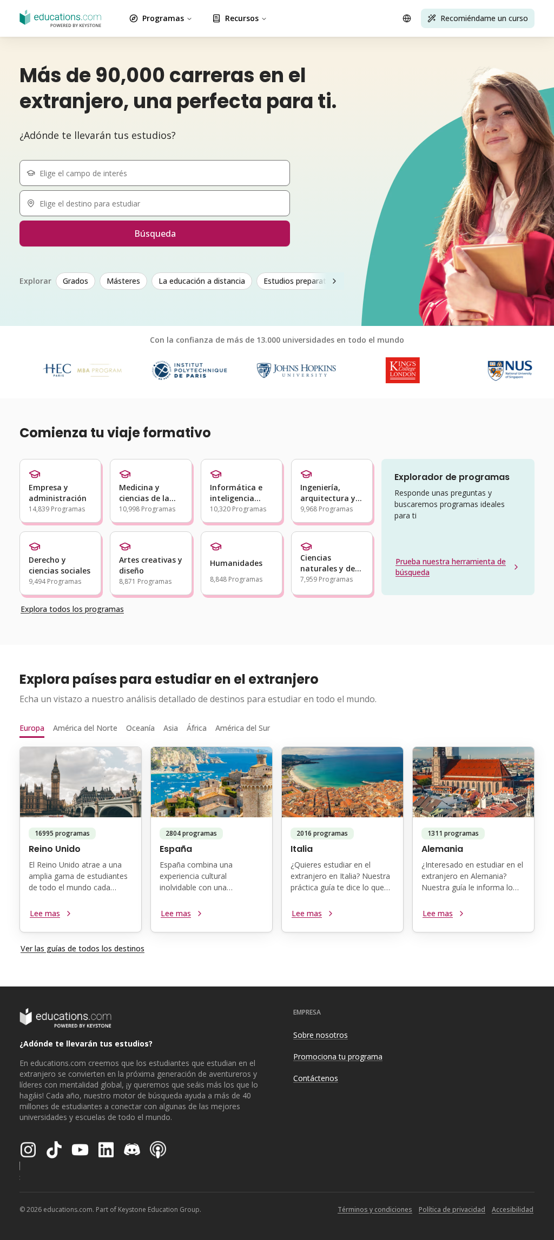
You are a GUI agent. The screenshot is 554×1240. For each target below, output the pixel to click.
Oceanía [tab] (140, 728)
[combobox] (159, 173)
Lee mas (45, 913)
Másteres (123, 281)
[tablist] (277, 728)
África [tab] (197, 728)
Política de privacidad (452, 1209)
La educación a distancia (202, 281)
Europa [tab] (31, 728)
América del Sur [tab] (242, 728)
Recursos (242, 18)
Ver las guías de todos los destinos (82, 948)
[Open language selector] (407, 18)
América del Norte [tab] (85, 728)
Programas (163, 18)
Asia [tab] (170, 728)
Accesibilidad (512, 1209)
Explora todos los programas (72, 609)
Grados (75, 281)
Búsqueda (155, 233)
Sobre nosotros (320, 1035)
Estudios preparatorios (303, 281)
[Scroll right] (334, 281)
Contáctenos (315, 1078)
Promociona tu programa (337, 1056)
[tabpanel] (277, 843)
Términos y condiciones (375, 1209)
